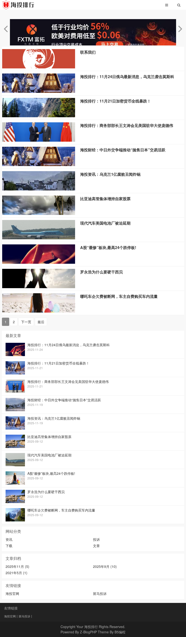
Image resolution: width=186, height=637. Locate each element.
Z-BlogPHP (88, 632)
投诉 (96, 539)
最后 (41, 321)
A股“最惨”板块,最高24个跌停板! (108, 247)
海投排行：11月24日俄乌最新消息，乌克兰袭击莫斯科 (127, 76)
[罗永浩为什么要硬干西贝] (38, 286)
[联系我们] (38, 67)
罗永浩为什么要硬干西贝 (101, 272)
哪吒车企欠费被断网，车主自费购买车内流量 (119, 296)
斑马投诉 (100, 593)
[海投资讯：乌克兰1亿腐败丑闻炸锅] (38, 189)
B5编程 (120, 632)
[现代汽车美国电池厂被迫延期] (38, 237)
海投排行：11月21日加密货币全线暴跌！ (115, 101)
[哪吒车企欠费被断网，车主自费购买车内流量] (38, 311)
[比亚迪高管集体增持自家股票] (38, 213)
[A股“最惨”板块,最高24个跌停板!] (38, 262)
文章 (96, 545)
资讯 (9, 539)
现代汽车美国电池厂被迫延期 (105, 223)
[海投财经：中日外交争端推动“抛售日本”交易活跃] (38, 164)
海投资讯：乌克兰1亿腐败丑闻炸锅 (110, 174)
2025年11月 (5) (17, 566)
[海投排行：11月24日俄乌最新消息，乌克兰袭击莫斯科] (38, 91)
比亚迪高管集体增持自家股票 (105, 198)
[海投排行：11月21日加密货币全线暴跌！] (38, 115)
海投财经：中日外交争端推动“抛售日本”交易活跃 (122, 150)
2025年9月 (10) (105, 566)
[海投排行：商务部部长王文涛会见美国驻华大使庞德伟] (38, 140)
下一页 (26, 321)
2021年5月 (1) (16, 572)
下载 (9, 545)
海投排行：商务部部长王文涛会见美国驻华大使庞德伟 (126, 125)
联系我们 (88, 52)
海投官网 (12, 593)
